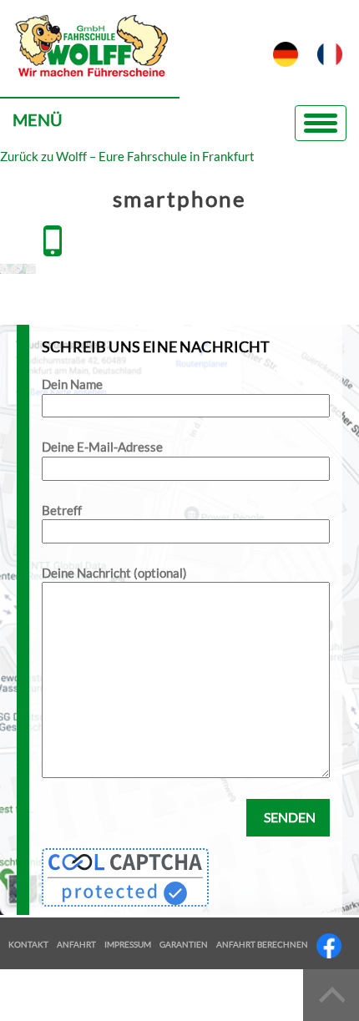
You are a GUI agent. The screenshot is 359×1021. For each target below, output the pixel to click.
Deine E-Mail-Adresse (102, 446)
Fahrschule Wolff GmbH (90, 55)
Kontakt (28, 944)
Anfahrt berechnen (262, 944)
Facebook (328, 945)
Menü (38, 119)
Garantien (183, 944)
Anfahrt (76, 944)
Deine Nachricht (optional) (114, 572)
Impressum (127, 944)
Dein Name (72, 384)
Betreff (62, 510)
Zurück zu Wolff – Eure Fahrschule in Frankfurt (127, 156)
